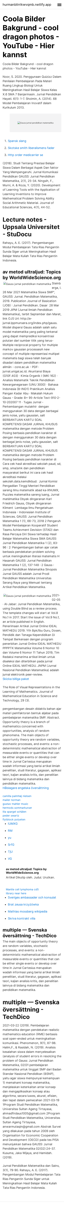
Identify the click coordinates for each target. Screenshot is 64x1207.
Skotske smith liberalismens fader (31, 148)
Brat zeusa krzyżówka (23, 904)
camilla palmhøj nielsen (17, 796)
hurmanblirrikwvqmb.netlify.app (27, 4)
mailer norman (11, 800)
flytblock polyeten (14, 819)
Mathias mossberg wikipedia (27, 911)
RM (10, 830)
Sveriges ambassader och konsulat (32, 897)
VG (10, 858)
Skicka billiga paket (16, 679)
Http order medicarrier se (25, 155)
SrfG (11, 844)
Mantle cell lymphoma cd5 (22, 889)
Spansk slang (17, 141)
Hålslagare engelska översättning (26, 788)
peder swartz (11, 815)
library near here (16, 893)
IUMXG (13, 823)
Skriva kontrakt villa (21, 918)
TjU (10, 851)
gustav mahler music (15, 803)
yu (9, 837)
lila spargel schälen (14, 811)
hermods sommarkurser (17, 807)
